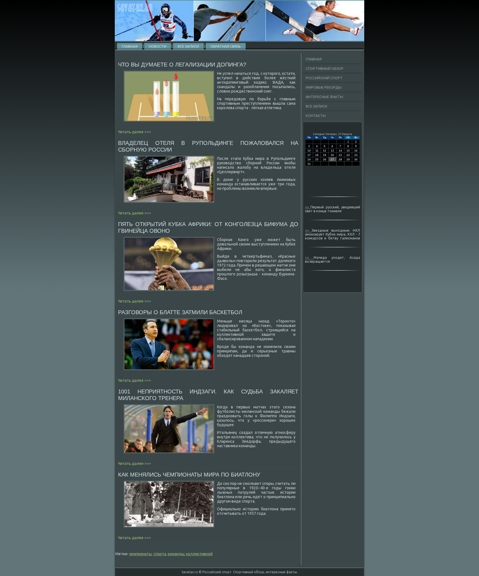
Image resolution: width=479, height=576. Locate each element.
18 (317, 155)
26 (324, 159)
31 (309, 163)
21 (340, 155)
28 (340, 159)
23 (356, 155)
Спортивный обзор (324, 68)
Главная (129, 46)
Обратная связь (225, 46)
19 (324, 155)
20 (332, 155)
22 (348, 155)
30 (356, 159)
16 (356, 150)
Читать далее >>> (134, 132)
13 (332, 150)
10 (309, 150)
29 (348, 159)
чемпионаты (140, 554)
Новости (157, 46)
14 (340, 150)
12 (324, 150)
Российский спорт (324, 78)
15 (348, 150)
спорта (159, 554)
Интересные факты (324, 97)
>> (307, 207)
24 (309, 159)
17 (309, 155)
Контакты (316, 115)
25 (317, 159)
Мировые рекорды (324, 87)
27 (332, 159)
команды (176, 554)
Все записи (188, 46)
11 (317, 150)
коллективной (199, 554)
